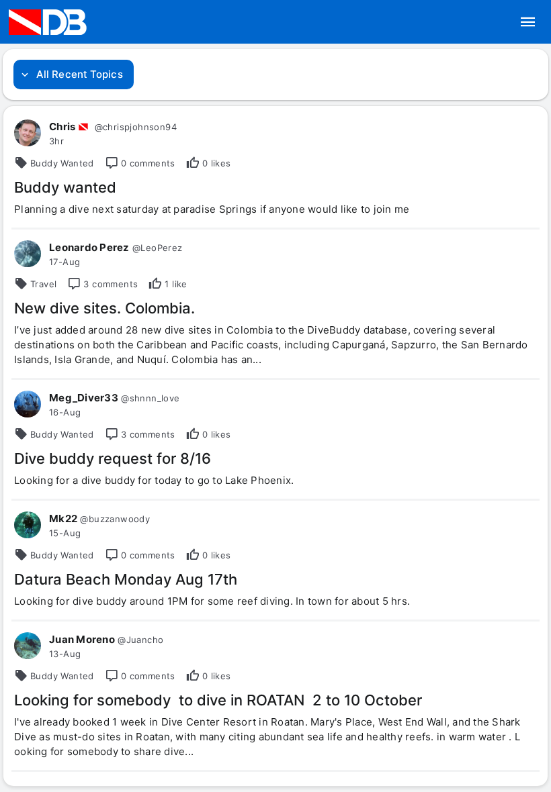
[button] (528, 22)
